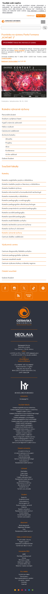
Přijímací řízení (24, 475)
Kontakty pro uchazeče (24, 489)
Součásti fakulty (10, 166)
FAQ (24, 529)
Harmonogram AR (24, 503)
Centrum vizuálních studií (11, 259)
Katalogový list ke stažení (9, 61)
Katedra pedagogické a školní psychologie (18, 204)
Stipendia (24, 507)
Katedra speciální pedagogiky (13, 217)
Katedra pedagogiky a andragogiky (16, 200)
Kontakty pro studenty (24, 517)
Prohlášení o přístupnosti (24, 556)
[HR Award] (24, 387)
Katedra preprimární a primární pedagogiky (19, 208)
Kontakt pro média (24, 574)
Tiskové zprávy (24, 576)
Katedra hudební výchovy (12, 188)
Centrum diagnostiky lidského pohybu (16, 251)
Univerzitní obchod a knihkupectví (24, 453)
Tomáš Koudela (6, 58)
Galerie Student (8, 158)
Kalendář (24, 584)
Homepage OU (24, 399)
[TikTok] (33, 288)
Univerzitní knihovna (24, 451)
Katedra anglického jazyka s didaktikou (17, 180)
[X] (24, 288)
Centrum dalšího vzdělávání (12, 237)
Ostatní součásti (9, 271)
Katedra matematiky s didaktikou (15, 196)
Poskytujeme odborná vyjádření (24, 578)
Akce (7, 147)
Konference (9, 151)
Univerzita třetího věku (24, 564)
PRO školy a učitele (24, 560)
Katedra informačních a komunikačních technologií (21, 192)
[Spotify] (43, 288)
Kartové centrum (24, 461)
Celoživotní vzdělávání (10, 131)
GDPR (24, 554)
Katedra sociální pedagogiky (13, 213)
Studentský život (24, 487)
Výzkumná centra (10, 245)
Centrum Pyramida (24, 455)
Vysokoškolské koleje (24, 457)
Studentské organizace (24, 515)
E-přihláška (24, 471)
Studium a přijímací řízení (11, 119)
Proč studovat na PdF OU (24, 483)
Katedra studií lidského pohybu (14, 221)
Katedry (5, 174)
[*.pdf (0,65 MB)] (19, 61)
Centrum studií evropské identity (24, 440)
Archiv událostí (11, 154)
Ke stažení (24, 582)
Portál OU (24, 497)
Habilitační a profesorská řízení (24, 543)
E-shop (24, 558)
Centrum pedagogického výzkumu (15, 255)
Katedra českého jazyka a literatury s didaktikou (21, 184)
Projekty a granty (24, 541)
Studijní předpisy (24, 513)
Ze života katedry (8, 135)
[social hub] (29, 295)
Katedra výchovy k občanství (13, 229)
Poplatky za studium (24, 509)
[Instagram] (14, 288)
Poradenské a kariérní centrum (24, 462)
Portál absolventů (24, 525)
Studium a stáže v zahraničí (24, 505)
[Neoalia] (24, 335)
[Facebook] (5, 288)
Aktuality (8, 139)
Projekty (8, 143)
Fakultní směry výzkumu (24, 539)
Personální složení (9, 115)
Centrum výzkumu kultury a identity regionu (18, 263)
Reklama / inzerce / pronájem (24, 566)
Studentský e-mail (24, 499)
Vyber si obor (24, 473)
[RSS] (18, 295)
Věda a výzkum (8, 127)
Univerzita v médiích (24, 580)
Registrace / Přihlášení (24, 527)
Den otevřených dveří (24, 485)
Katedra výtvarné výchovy (15, 109)
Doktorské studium (24, 481)
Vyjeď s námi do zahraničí (12, 123)
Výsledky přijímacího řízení (24, 477)
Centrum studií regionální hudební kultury (24, 442)
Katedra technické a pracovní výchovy (16, 225)
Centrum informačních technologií (24, 459)
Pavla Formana (19, 50)
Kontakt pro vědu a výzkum (24, 545)
